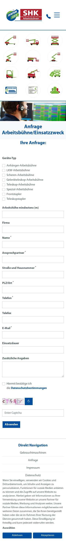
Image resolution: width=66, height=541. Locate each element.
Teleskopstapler (16, 199)
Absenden (11, 424)
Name (6, 237)
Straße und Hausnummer (19, 268)
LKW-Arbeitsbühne (18, 170)
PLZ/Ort (8, 283)
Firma (6, 222)
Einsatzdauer (10, 343)
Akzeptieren (47, 535)
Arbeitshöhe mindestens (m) (20, 207)
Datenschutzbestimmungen (29, 388)
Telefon (7, 298)
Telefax (6, 313)
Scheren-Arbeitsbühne (20, 175)
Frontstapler (14, 194)
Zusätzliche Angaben (15, 358)
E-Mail (7, 328)
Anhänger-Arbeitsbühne (21, 165)
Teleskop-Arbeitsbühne (21, 184)
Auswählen (9, 528)
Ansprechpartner (14, 253)
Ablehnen (17, 535)
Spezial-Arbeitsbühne (20, 189)
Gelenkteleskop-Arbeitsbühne (25, 179)
